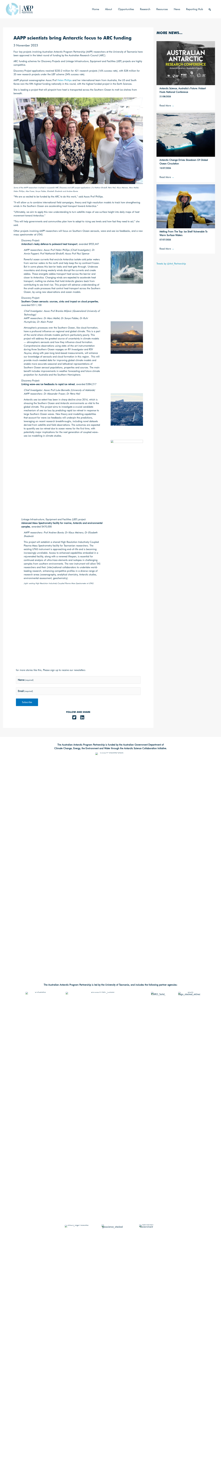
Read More (167, 105)
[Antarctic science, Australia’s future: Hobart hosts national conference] (186, 62)
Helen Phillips (64, 80)
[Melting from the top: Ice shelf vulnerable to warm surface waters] (186, 206)
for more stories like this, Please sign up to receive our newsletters (50, 670)
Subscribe (27, 702)
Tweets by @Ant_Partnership (171, 263)
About (108, 9)
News (177, 9)
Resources (162, 9)
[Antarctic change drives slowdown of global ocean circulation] (186, 134)
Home (95, 9)
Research (145, 9)
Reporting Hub (194, 9)
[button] (209, 9)
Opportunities (126, 9)
